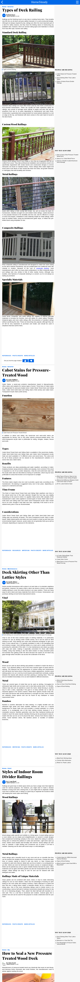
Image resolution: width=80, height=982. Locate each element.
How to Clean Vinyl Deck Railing (66, 684)
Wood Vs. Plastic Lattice (64, 762)
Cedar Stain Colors (62, 559)
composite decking (42, 268)
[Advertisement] (16, 342)
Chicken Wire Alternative (64, 760)
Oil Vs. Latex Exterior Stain (64, 483)
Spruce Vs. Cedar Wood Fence (66, 158)
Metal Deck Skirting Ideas (64, 758)
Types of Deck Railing (63, 686)
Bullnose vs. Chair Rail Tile (65, 940)
